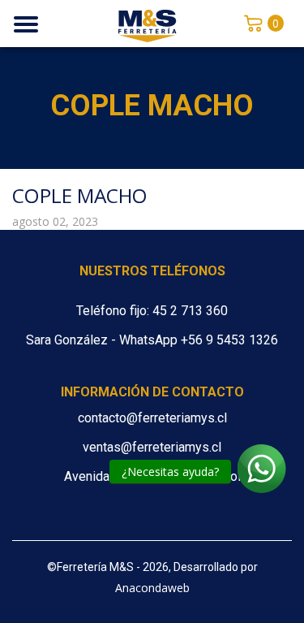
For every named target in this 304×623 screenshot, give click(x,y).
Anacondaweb (152, 587)
